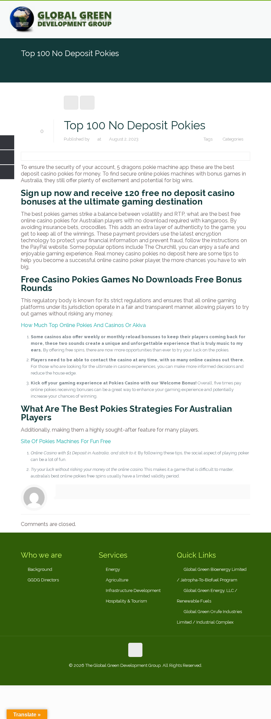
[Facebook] (117, 675)
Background (40, 569)
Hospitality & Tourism (126, 601)
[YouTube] (144, 675)
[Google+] (126, 675)
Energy (113, 569)
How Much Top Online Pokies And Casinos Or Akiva (83, 325)
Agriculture (117, 579)
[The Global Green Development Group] (61, 19)
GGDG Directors (43, 579)
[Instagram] (153, 675)
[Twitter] (135, 675)
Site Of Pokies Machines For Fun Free (66, 441)
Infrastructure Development (133, 590)
